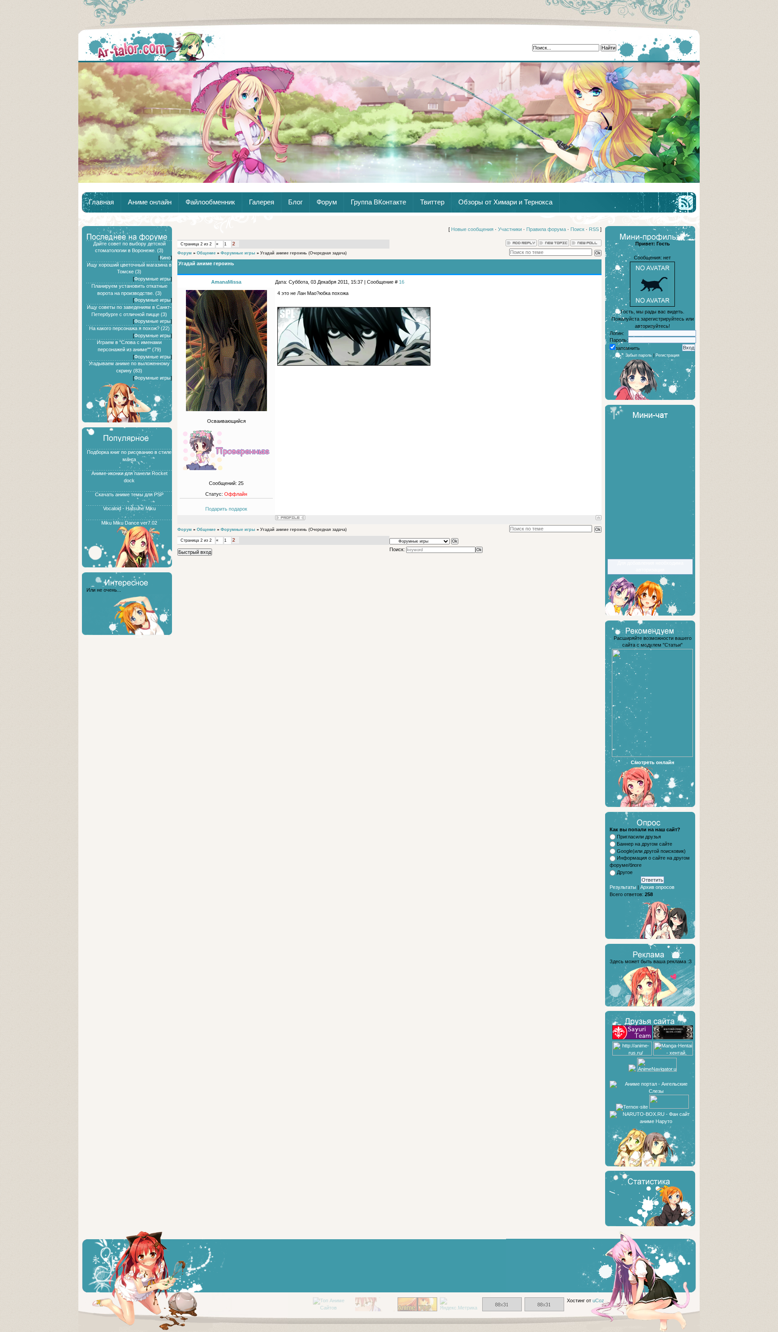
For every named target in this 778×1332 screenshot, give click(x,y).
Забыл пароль (638, 355)
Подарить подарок (226, 509)
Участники (510, 229)
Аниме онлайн (150, 202)
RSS (594, 229)
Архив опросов (657, 887)
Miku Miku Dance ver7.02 (129, 523)
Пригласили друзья (639, 836)
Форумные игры (152, 278)
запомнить (627, 348)
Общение (206, 253)
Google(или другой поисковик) (651, 851)
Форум (327, 202)
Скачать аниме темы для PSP (129, 494)
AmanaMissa (226, 282)
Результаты (623, 887)
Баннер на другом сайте (644, 844)
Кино (165, 257)
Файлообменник (210, 202)
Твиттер (432, 202)
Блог (295, 202)
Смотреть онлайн (652, 762)
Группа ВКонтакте (378, 202)
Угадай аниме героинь (283, 253)
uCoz (598, 1300)
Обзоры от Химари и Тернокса (505, 202)
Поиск (577, 229)
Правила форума (546, 229)
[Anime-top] (417, 1309)
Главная (151, 45)
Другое (625, 872)
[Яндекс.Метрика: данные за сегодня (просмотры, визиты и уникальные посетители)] (459, 1304)
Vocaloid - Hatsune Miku (129, 508)
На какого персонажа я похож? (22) (129, 328)
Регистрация (667, 355)
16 (401, 282)
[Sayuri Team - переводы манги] (632, 1037)
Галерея (261, 202)
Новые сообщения (472, 229)
